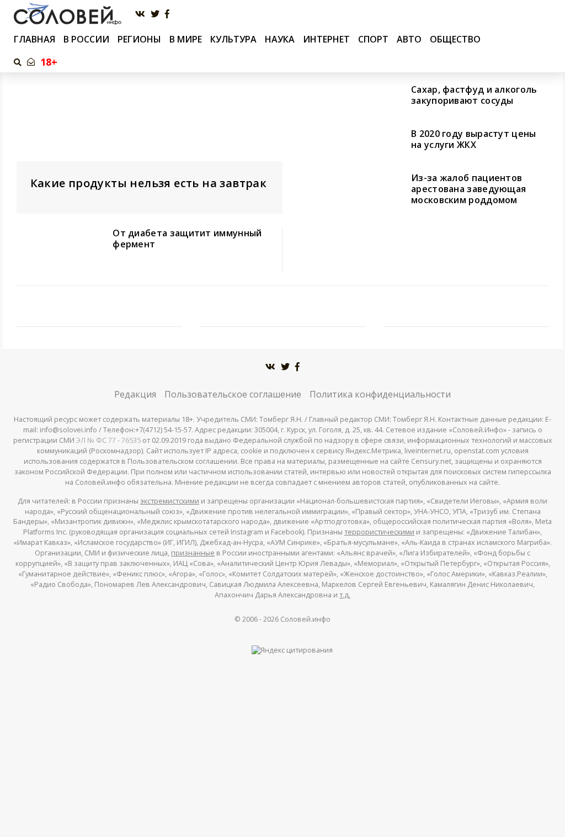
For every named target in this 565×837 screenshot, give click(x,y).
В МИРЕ (185, 39)
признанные (193, 553)
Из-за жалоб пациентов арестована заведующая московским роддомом (468, 189)
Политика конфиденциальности (380, 394)
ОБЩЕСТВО (455, 39)
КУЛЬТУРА (233, 39)
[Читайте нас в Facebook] (167, 14)
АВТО (409, 39)
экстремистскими (169, 501)
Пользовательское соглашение (232, 394)
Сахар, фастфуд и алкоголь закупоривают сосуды (474, 95)
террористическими (379, 532)
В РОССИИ (86, 39)
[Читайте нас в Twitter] (155, 14)
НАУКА (280, 39)
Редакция (135, 394)
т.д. (344, 595)
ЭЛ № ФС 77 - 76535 (108, 440)
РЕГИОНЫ (139, 39)
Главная (34, 39)
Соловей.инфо (305, 619)
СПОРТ (373, 39)
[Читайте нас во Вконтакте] (140, 14)
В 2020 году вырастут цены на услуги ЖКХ (473, 139)
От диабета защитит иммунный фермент (187, 238)
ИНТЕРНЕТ (326, 39)
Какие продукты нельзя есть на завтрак (148, 183)
